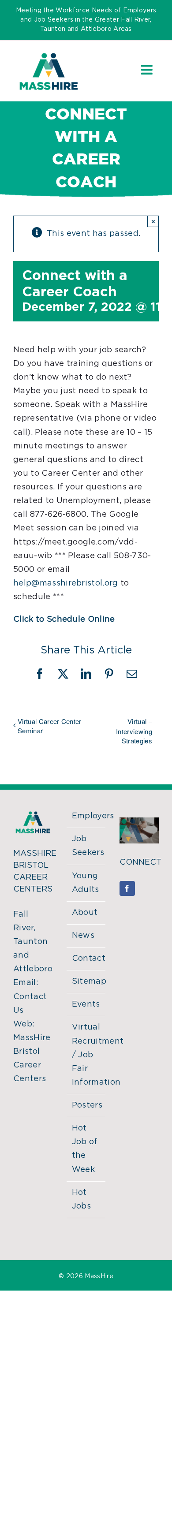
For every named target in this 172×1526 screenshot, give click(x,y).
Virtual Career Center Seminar (50, 725)
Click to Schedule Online (64, 619)
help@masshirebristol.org (65, 583)
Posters (86, 1105)
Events (86, 1004)
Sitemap (86, 981)
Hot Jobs (81, 1199)
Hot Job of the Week (85, 1148)
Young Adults (85, 883)
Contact (86, 959)
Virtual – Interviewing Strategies (134, 730)
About (85, 913)
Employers (86, 816)
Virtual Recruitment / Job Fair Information (86, 1054)
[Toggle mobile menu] (147, 69)
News (83, 936)
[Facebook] (127, 888)
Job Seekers (86, 846)
